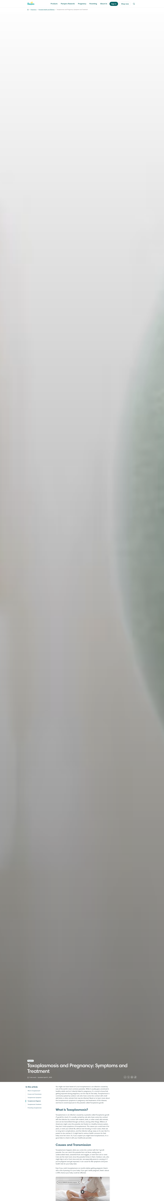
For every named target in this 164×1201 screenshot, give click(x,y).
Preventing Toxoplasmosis (35, 1108)
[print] (132, 1077)
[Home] (31, 3)
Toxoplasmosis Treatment (34, 1104)
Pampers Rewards (68, 4)
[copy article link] (135, 1077)
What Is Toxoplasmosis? (34, 1090)
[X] (128, 1077)
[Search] (134, 4)
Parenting (93, 4)
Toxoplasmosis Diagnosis (34, 1101)
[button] (82, 1192)
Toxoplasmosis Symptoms (34, 1097)
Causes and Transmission (35, 1094)
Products (54, 4)
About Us (103, 4)
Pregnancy (82, 4)
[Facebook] (125, 1077)
